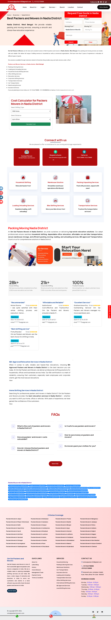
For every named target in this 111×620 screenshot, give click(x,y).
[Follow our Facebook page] (99, 2)
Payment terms (36, 575)
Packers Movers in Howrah (64, 531)
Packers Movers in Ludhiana (64, 534)
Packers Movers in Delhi (13, 525)
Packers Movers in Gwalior (39, 540)
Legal (42, 7)
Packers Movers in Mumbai (88, 537)
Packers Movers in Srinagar (14, 540)
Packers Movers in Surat (13, 531)
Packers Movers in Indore (38, 537)
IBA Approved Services (63, 585)
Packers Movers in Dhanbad (39, 531)
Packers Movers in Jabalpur (88, 522)
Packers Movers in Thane (63, 519)
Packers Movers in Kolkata (88, 528)
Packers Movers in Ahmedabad (65, 540)
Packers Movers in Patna (87, 525)
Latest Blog (35, 564)
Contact (80, 7)
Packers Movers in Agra (63, 528)
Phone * (86, 19)
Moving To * (88, 26)
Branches (16, 15)
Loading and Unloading (63, 575)
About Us (33, 7)
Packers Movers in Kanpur (39, 525)
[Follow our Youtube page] (101, 2)
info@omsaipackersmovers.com (65, 90)
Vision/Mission (36, 570)
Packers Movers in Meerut (63, 543)
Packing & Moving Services (65, 564)
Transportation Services (64, 577)
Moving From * (69, 26)
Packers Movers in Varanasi (14, 537)
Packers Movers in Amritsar (14, 534)
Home (25, 7)
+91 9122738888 (39, 1)
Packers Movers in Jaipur (13, 519)
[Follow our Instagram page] (104, 2)
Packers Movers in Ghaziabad (40, 546)
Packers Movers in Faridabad (64, 537)
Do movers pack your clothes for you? (80, 446)
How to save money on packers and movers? (79, 436)
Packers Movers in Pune (38, 543)
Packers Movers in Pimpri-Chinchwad (17, 522)
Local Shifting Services (63, 588)
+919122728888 (86, 568)
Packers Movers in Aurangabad (15, 543)
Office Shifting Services (64, 580)
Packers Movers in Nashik (63, 522)
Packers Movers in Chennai (88, 546)
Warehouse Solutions (63, 567)
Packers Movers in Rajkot (88, 531)
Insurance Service (62, 572)
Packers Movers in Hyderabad (65, 546)
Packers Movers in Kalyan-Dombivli (91, 543)
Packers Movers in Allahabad (39, 519)
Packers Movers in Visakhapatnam (16, 546)
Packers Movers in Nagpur (88, 534)
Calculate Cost (31, 124)
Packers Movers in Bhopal (63, 525)
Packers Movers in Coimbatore (40, 528)
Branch (62, 7)
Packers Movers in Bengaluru (89, 519)
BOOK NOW (12, 591)
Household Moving (62, 562)
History (34, 567)
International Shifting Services (66, 583)
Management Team (37, 572)
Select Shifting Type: (17, 107)
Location (71, 7)
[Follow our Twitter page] (106, 2)
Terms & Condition (37, 577)
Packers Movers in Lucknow (39, 534)
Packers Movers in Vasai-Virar (15, 528)
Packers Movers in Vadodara (39, 522)
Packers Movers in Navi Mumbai (89, 540)
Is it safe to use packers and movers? (80, 426)
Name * (67, 19)
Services (52, 7)
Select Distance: (16, 115)
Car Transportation (62, 570)
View (10, 380)
